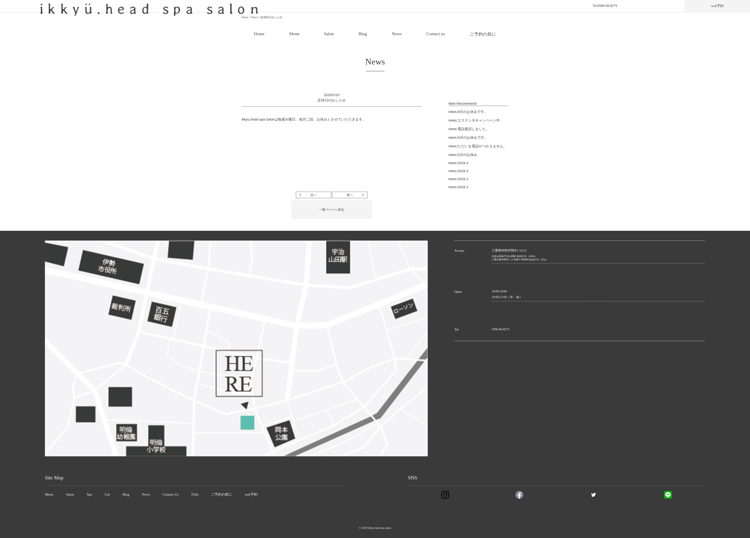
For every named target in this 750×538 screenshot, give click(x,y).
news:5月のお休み (462, 155)
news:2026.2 (458, 179)
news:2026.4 (458, 163)
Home (259, 33)
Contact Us (171, 494)
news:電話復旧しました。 (468, 129)
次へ (313, 195)
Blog (363, 33)
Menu (294, 33)
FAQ (194, 494)
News (397, 33)
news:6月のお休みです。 (468, 138)
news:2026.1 (458, 187)
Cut (107, 494)
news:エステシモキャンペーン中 (474, 120)
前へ (350, 195)
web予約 (251, 494)
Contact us (435, 33)
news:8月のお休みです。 (468, 112)
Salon (329, 33)
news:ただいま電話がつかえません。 (477, 146)
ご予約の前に (483, 34)
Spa (89, 494)
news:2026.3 (458, 171)
